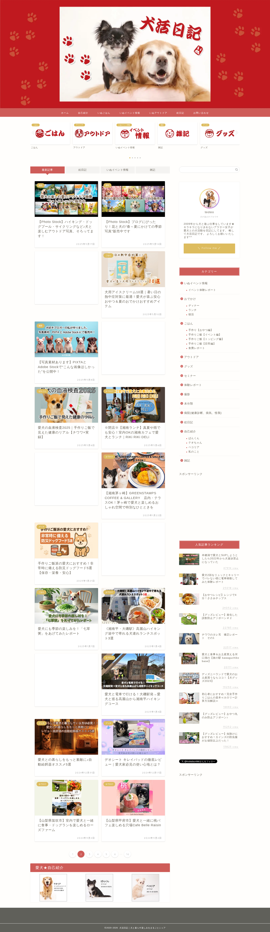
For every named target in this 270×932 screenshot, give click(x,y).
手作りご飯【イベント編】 (205, 334)
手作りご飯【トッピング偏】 (206, 339)
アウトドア (191, 356)
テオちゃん (195, 442)
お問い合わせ (201, 112)
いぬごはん (104, 112)
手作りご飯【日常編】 (202, 343)
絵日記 (180, 112)
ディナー (193, 305)
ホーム (65, 112)
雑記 (152, 169)
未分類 (188, 403)
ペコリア (193, 447)
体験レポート (193, 384)
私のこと (193, 451)
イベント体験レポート (202, 290)
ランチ (192, 310)
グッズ (188, 366)
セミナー (190, 375)
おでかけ (190, 298)
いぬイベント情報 (130, 112)
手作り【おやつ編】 (200, 330)
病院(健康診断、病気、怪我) (203, 412)
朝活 (191, 314)
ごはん (188, 323)
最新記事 (47, 169)
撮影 (187, 394)
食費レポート (196, 348)
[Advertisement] (66, 277)
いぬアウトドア (158, 112)
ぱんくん (193, 438)
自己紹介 (83, 112)
